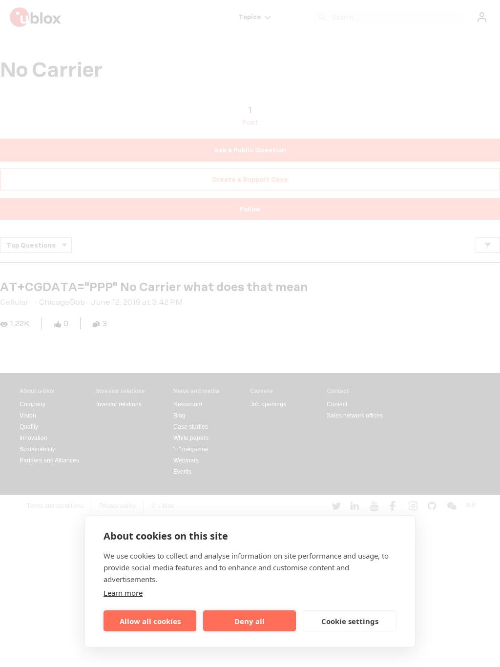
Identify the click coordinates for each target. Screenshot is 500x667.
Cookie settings (349, 621)
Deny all (249, 621)
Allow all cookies (150, 621)
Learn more (123, 593)
